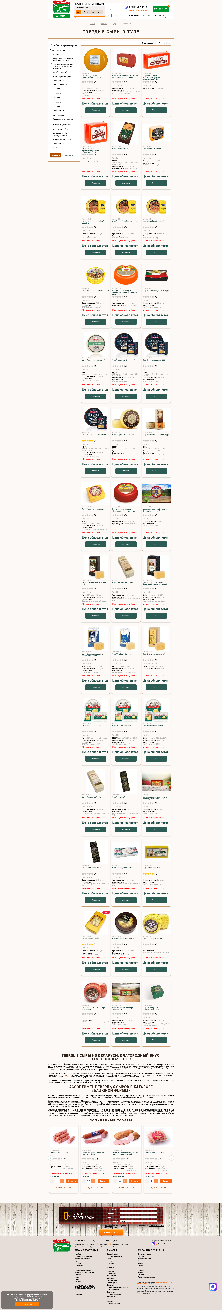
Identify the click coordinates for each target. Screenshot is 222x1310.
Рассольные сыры (114, 1294)
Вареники (78, 1294)
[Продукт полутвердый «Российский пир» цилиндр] (126, 494)
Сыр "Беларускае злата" (122, 868)
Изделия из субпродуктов (84, 1272)
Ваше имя (111, 1209)
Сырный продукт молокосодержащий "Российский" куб (90, 150)
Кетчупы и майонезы (115, 1256)
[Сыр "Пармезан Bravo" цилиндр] (95, 419)
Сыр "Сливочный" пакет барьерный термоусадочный (155, 583)
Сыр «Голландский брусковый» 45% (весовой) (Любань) (125, 76)
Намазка (78, 1282)
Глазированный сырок (146, 1277)
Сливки (141, 1275)
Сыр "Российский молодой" (93, 360)
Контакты (134, 15)
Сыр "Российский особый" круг (125, 221)
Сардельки (79, 1265)
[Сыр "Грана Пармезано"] (156, 133)
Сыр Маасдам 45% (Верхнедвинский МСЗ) (91, 76)
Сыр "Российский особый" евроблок (93, 222)
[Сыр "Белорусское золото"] (156, 638)
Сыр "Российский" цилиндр (154, 725)
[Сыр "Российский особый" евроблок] (95, 206)
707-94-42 (161, 1240)
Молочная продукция (151, 1250)
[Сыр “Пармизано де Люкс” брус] (156, 275)
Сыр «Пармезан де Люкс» (123, 938)
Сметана (141, 1261)
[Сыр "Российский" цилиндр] (156, 710)
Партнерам (90, 1244)
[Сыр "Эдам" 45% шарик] (156, 923)
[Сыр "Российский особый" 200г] (156, 206)
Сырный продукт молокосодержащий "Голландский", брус (151, 77)
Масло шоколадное (145, 1258)
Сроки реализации (58, 85)
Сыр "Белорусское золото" (154, 654)
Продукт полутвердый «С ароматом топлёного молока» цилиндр (125, 292)
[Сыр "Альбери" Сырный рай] (126, 638)
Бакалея (112, 1250)
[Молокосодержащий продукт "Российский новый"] (156, 494)
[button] (50, 1158)
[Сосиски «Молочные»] (64, 1137)
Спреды (141, 1256)
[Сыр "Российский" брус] (126, 710)
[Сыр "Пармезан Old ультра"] (126, 419)
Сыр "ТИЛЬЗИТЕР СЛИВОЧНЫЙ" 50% (151, 1008)
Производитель (57, 50)
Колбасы (78, 1254)
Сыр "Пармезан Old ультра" (124, 434)
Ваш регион (112, 1221)
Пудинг (141, 1265)
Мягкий (110, 1301)
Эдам (109, 1299)
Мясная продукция (86, 1250)
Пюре (109, 1258)
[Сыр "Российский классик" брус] (156, 419)
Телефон (111, 1213)
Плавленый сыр (144, 1268)
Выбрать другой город (92, 12)
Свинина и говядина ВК (83, 1256)
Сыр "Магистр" (118, 797)
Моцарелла (111, 1296)
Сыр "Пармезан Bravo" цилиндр (95, 434)
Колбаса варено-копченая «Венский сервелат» (93, 1153)
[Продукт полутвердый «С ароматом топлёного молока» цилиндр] (126, 275)
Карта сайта (94, 1247)
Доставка (159, 15)
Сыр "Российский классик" (93, 509)
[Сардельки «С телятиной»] (158, 1137)
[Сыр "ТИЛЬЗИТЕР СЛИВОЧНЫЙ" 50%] (156, 992)
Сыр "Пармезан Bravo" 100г (123, 360)
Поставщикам (106, 1247)
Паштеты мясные (81, 1268)
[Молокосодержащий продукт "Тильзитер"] (126, 992)
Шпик (77, 1277)
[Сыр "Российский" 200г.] (95, 710)
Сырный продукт (113, 1303)
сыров (59, 1067)
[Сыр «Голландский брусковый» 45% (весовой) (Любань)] (126, 60)
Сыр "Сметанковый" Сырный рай (94, 583)
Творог (140, 1263)
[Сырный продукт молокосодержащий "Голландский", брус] (156, 60)
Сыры (110, 1267)
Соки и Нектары (113, 1254)
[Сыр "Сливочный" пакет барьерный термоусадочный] (156, 567)
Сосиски (78, 1263)
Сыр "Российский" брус (122, 725)
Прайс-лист (119, 15)
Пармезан (110, 1271)
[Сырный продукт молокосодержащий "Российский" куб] (95, 133)
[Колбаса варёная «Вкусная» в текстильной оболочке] (127, 1137)
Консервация (112, 1261)
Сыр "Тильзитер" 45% (151, 868)
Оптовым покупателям (121, 1247)
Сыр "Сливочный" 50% (91, 797)
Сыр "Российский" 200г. (92, 725)
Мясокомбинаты (81, 1247)
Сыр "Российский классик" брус (156, 434)
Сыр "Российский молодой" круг (95, 291)
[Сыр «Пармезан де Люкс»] (126, 923)
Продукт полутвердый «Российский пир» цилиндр (123, 510)
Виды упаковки (57, 115)
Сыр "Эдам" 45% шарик (152, 938)
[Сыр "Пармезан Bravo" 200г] (156, 344)
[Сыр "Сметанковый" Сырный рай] (95, 567)
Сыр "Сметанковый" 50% (122, 582)
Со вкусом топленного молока (118, 1287)
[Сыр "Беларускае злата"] (126, 852)
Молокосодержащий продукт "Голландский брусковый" (155, 798)
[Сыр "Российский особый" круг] (126, 206)
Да (78, 12)
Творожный (111, 1276)
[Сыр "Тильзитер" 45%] (156, 852)
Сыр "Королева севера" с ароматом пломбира (92, 655)
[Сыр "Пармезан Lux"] (126, 133)
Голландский (112, 1280)
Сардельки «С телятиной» (155, 1153)
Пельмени (78, 1292)
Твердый (110, 1285)
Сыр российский (113, 1290)
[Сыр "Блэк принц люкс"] (95, 852)
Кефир (140, 1272)
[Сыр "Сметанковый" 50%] (126, 567)
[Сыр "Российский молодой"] (95, 344)
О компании (79, 1244)
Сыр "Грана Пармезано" (153, 148)
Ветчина (78, 1275)
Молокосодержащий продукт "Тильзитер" (124, 1008)
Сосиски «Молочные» (59, 1153)
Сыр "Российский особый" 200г (156, 221)
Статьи (146, 15)
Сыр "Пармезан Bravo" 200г (154, 360)
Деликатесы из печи (82, 1258)
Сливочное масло (144, 1254)
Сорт (52, 148)
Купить (72, 1180)
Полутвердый (112, 1283)
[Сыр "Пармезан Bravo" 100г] (126, 344)
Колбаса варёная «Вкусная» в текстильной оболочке (125, 1153)
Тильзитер (111, 1292)
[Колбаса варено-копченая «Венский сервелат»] (95, 1137)
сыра (67, 1075)
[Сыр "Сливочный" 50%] (95, 781)
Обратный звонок (138, 10)
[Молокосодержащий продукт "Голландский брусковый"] (156, 781)
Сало (77, 1279)
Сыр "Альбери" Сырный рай (124, 654)
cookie (36, 1296)
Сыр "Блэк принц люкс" (91, 868)
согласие (108, 1226)
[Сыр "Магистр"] (126, 781)
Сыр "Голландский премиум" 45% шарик (94, 1008)
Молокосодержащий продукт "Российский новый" (155, 510)
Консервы (110, 1263)
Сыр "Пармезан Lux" (120, 148)
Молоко (141, 1270)
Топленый (110, 1278)
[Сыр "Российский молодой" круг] (95, 275)
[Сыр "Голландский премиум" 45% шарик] (95, 992)
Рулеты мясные (81, 1261)
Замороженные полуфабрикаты (85, 1286)
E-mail (110, 1217)
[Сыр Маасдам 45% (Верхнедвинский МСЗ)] (95, 60)
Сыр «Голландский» (90, 938)
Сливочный (111, 1273)
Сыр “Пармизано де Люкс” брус (156, 291)
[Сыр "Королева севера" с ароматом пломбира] (95, 638)
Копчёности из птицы (83, 1270)
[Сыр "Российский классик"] (95, 494)
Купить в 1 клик (63, 1187)
